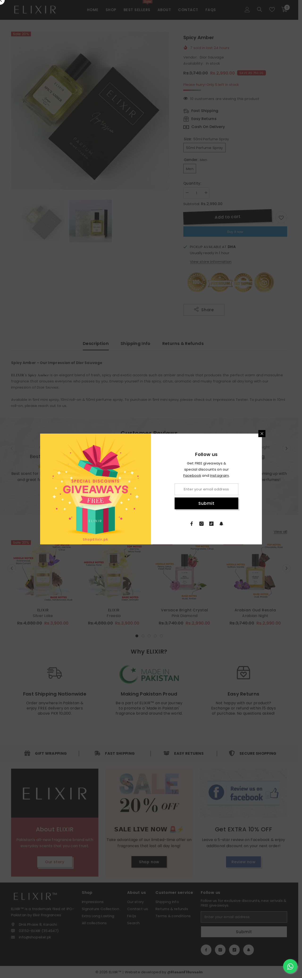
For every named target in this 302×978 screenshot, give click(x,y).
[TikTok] (211, 524)
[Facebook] (192, 524)
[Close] (261, 433)
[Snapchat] (221, 524)
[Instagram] (201, 524)
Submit (206, 503)
